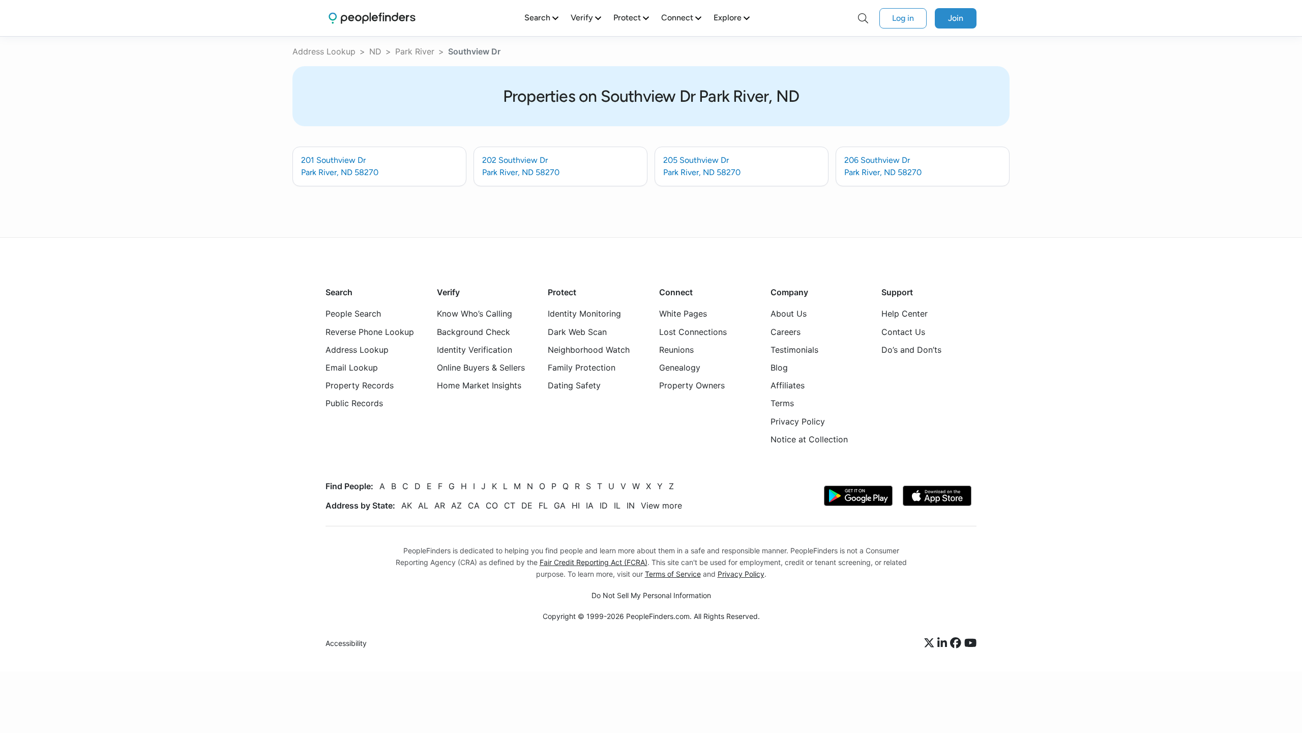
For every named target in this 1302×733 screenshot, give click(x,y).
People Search (353, 314)
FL (543, 505)
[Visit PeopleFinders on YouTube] (970, 644)
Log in (903, 18)
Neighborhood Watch (589, 350)
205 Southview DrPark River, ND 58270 (702, 166)
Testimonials (794, 350)
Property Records (360, 386)
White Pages (683, 314)
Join (955, 18)
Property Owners (692, 386)
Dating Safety (574, 386)
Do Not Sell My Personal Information (651, 595)
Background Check (473, 332)
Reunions (676, 350)
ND (375, 51)
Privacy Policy (798, 421)
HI (576, 505)
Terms (782, 404)
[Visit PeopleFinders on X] (931, 644)
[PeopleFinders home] (372, 18)
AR (439, 505)
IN (631, 505)
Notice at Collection (809, 439)
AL (423, 505)
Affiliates (788, 386)
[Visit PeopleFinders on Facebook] (957, 644)
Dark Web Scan (577, 332)
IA (590, 505)
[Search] (863, 18)
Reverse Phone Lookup (370, 332)
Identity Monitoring (584, 314)
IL (617, 505)
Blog (779, 367)
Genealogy (679, 367)
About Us (789, 314)
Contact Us (903, 332)
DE (526, 505)
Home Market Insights (479, 386)
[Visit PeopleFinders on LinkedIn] (943, 644)
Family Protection (581, 367)
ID (604, 505)
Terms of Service (673, 574)
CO (492, 505)
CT (509, 505)
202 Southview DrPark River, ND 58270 (520, 166)
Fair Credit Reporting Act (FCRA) (593, 562)
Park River (414, 51)
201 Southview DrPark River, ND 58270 (339, 166)
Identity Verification (474, 350)
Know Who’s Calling (474, 314)
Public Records (354, 404)
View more (661, 505)
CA (474, 505)
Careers (786, 332)
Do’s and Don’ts (911, 350)
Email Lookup (352, 367)
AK (406, 505)
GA (560, 505)
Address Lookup (324, 51)
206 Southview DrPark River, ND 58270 (883, 166)
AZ (456, 505)
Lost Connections (693, 332)
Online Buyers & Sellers (481, 367)
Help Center (904, 314)
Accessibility (346, 643)
